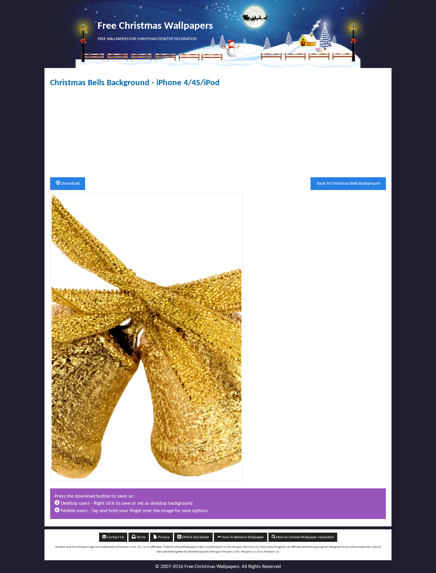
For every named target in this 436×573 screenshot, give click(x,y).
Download (69, 183)
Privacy (163, 537)
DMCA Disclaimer (195, 537)
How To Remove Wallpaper (242, 537)
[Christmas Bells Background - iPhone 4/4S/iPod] (146, 337)
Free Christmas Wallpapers (155, 26)
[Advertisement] (218, 132)
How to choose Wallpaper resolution (305, 537)
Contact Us (115, 537)
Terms (141, 537)
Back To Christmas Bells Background (348, 183)
